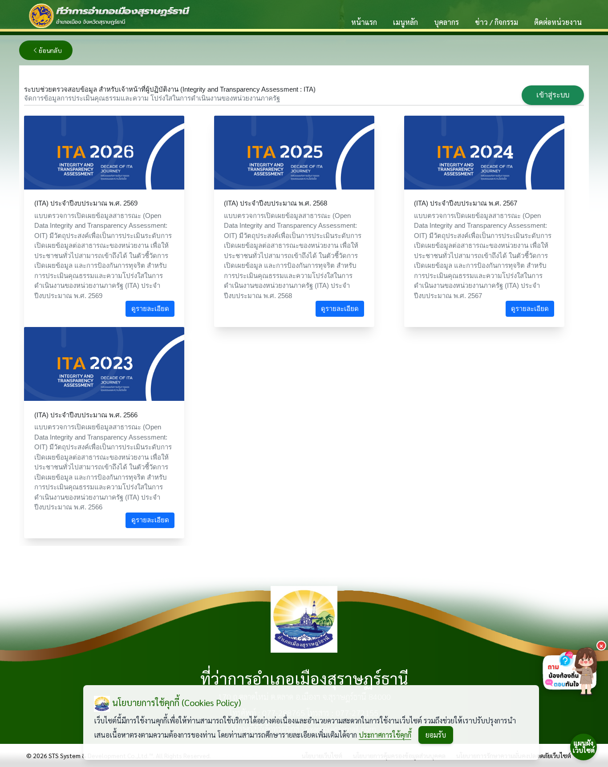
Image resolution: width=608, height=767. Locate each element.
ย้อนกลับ (50, 50)
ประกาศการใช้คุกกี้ (385, 734)
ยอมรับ (436, 734)
